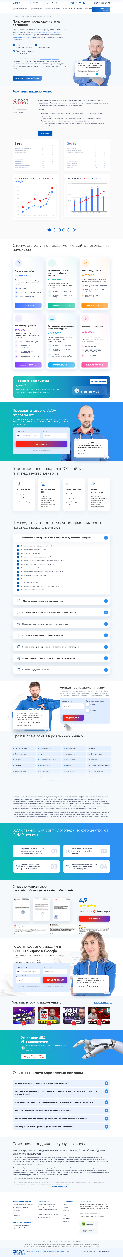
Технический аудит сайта (30, 292)
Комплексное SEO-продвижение (26, 351)
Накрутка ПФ (90, 346)
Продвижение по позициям (92, 295)
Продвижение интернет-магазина (62, 350)
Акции (70, 8)
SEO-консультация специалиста (93, 350)
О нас (65, 1204)
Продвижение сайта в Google (23, 1204)
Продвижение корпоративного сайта (62, 355)
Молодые (94, 760)
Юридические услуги (22, 777)
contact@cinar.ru (89, 1251)
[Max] (84, 3)
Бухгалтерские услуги (48, 760)
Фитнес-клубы (20, 771)
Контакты (88, 8)
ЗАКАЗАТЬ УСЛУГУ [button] (27, 305)
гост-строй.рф (22, 109)
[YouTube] (72, 3)
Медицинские (71, 748)
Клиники (18, 765)
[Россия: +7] (19, 436)
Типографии (70, 777)
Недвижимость (45, 748)
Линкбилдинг (91, 355)
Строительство (21, 748)
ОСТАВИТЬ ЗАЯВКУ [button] (98, 381)
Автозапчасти (71, 754)
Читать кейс (45, 133)
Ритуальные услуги (47, 777)
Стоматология (71, 760)
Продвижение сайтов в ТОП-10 (95, 290)
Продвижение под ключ (29, 356)
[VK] (80, 2)
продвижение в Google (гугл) (62, 296)
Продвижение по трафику (96, 286)
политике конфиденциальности (41, 450)
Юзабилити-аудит (26, 296)
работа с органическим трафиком (47, 32)
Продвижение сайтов (22, 1201)
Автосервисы (45, 765)
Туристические (20, 754)
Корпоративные (97, 754)
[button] (33, 3)
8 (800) (102, 3)
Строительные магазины (100, 765)
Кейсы (65, 8)
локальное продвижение (49, 59)
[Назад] (47, 230)
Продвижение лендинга (62, 345)
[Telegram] (77, 2)
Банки (93, 748)
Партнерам (66, 1218)
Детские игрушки (97, 777)
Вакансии (66, 1210)
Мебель (68, 765)
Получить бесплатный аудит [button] (27, 78)
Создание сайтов (45, 1201)
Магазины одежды (97, 771)
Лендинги (18, 760)
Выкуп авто (70, 771)
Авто (42, 754)
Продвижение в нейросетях (25, 346)
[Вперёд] (75, 230)
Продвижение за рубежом (21, 1218)
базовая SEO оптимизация (23, 37)
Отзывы (65, 1207)
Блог (64, 1215)
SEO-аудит (23, 288)
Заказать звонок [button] (104, 10)
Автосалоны (44, 771)
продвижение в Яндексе (62, 291)
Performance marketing (20, 1207)
